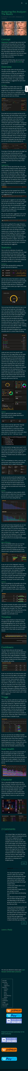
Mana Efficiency (7, 995)
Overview (4, 982)
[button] (26, 89)
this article (19, 62)
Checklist (6, 984)
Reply (23, 863)
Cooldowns (5, 1000)
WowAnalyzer (5, 42)
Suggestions (6, 985)
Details (5, 994)
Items (5, 992)
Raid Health (5, 1004)
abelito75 (5, 17)
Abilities (5, 997)
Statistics (4, 987)
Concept (4, 980)
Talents (5, 990)
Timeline (4, 999)
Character (4, 1006)
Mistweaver (19, 17)
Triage (4, 1002)
